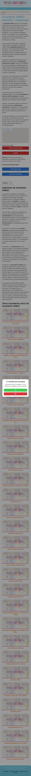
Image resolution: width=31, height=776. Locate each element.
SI (15, 390)
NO (15, 393)
